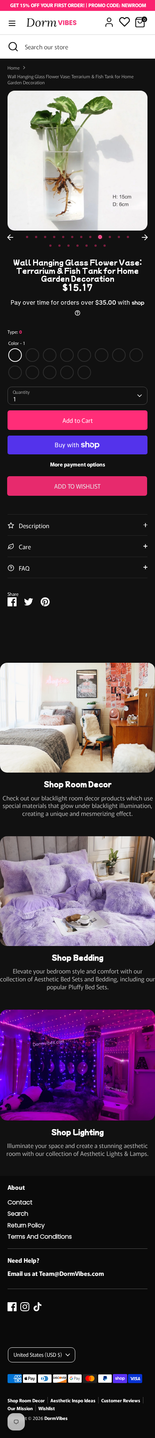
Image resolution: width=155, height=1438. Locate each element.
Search (18, 1213)
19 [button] (104, 245)
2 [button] (36, 237)
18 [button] (95, 245)
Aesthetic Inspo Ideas (73, 1400)
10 (32, 372)
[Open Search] (12, 47)
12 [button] (128, 237)
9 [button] (100, 237)
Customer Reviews (120, 1400)
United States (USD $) (38, 1354)
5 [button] (63, 237)
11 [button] (119, 237)
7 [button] (81, 237)
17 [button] (86, 245)
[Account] (109, 18)
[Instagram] (24, 1306)
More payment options (77, 464)
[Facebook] (12, 1306)
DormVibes (56, 1418)
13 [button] (50, 245)
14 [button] (59, 245)
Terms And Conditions (40, 1236)
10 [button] (110, 237)
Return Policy (26, 1225)
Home (14, 68)
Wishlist (46, 1408)
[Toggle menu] (12, 23)
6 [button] (72, 237)
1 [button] (27, 237)
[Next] (145, 237)
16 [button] (77, 245)
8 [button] (90, 237)
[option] (77, 161)
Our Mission (20, 1408)
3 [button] (45, 237)
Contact (20, 1202)
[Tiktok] (37, 1306)
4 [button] (54, 237)
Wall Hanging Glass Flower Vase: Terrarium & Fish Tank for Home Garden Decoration (71, 79)
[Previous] (10, 237)
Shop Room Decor (26, 1400)
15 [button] (68, 245)
